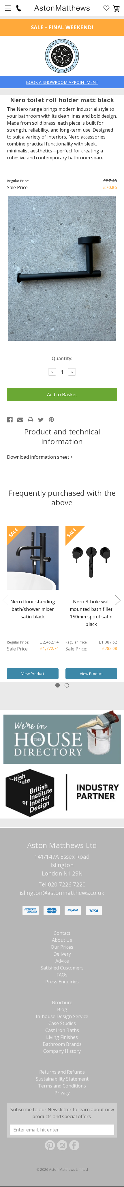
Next (117, 600)
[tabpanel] (32, 604)
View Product (32, 673)
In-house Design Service (62, 1016)
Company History (62, 1051)
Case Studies (62, 1023)
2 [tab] (67, 685)
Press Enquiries (62, 981)
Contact (62, 933)
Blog (62, 1009)
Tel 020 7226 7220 (62, 884)
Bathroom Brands (62, 1044)
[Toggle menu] (8, 8)
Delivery (62, 954)
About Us (62, 940)
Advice (62, 961)
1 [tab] (57, 685)
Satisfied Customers (62, 968)
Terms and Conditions (62, 1086)
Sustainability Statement (62, 1079)
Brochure (62, 1002)
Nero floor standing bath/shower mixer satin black (32, 609)
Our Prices (62, 947)
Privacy (62, 1093)
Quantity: (62, 358)
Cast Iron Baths (62, 1030)
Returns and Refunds (62, 1072)
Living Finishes (62, 1037)
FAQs (62, 975)
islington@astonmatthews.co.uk (62, 893)
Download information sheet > (40, 457)
